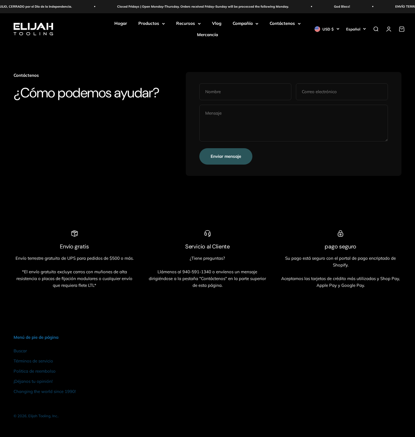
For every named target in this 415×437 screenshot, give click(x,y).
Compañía (243, 23)
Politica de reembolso (35, 371)
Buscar (20, 350)
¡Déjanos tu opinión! (33, 381)
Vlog (216, 23)
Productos (148, 23)
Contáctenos (282, 23)
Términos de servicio (33, 361)
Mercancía (207, 34)
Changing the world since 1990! (45, 391)
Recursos (185, 23)
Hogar (120, 23)
